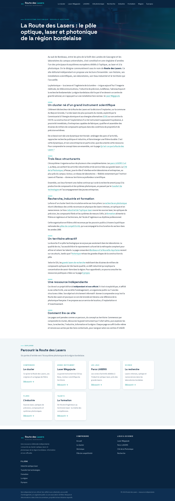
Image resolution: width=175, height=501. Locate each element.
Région (140, 4)
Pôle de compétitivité (84, 453)
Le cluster (61, 4)
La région (24, 478)
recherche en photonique (116, 203)
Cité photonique (98, 4)
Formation (131, 4)
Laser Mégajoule (74, 4)
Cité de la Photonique (125, 449)
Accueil (79, 441)
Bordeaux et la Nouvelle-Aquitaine (105, 250)
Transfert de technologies (30, 470)
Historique (80, 449)
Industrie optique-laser (29, 466)
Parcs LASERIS (122, 445)
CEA (105, 116)
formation (111, 213)
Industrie (121, 4)
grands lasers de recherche (73, 262)
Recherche (111, 4)
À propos (149, 4)
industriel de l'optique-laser (79, 210)
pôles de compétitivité (70, 226)
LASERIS (86, 4)
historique (76, 253)
